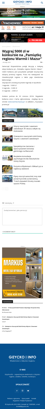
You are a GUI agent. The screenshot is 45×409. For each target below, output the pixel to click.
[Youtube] (28, 391)
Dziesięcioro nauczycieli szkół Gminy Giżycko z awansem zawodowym (28, 137)
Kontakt (34, 398)
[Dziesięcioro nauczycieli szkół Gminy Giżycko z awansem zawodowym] (7, 138)
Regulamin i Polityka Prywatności (22, 401)
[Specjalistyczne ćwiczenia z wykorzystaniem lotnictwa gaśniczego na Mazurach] (7, 148)
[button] (3, 3)
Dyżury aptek (26, 398)
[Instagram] (22, 391)
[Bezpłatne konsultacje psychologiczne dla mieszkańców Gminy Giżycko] (7, 158)
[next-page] (6, 189)
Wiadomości (16, 46)
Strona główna (6, 46)
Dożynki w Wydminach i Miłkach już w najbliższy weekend (28, 167)
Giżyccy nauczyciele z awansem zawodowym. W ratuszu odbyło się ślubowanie (27, 128)
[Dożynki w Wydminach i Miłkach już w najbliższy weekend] (7, 169)
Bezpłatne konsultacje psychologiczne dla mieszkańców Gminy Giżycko (26, 158)
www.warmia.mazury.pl (16, 102)
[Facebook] (17, 391)
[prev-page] (3, 189)
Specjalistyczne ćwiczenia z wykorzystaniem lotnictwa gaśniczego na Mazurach (24, 148)
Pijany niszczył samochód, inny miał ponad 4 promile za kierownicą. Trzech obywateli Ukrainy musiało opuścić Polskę (27, 180)
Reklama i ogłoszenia (13, 398)
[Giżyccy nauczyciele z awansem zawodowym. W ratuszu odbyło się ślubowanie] (7, 128)
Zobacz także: (8, 121)
